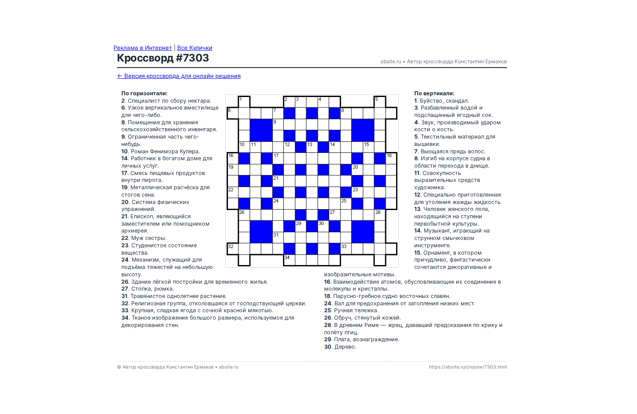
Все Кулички (194, 47)
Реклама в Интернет (143, 47)
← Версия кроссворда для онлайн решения (178, 75)
